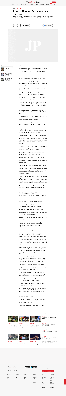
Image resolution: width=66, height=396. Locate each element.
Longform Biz (52, 377)
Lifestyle (43, 376)
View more (38, 313)
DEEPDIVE (36, 4)
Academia (34, 382)
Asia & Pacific (26, 376)
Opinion (34, 374)
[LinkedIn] (8, 370)
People (43, 381)
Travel (51, 384)
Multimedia (52, 383)
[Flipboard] (16, 370)
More (51, 380)
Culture (43, 374)
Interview (34, 383)
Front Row (42, 4)
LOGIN (58, 2)
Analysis (34, 379)
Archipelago (9, 379)
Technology (43, 379)
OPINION (26, 4)
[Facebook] (12, 370)
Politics (8, 376)
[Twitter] (14, 370)
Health (43, 382)
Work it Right (44, 388)
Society (8, 378)
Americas (25, 377)
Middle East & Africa (27, 379)
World (22, 4)
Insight (34, 378)
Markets (17, 381)
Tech (16, 377)
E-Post (54, 4)
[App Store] (27, 367)
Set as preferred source (48, 25)
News (14, 8)
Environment (44, 387)
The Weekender (48, 4)
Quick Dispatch (52, 376)
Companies (17, 378)
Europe (25, 378)
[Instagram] (10, 370)
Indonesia (13, 4)
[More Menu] (7, 2)
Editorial (34, 376)
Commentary (35, 377)
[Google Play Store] (34, 367)
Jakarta (8, 377)
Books (42, 386)
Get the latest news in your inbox (47, 366)
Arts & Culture (44, 378)
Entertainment (44, 377)
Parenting (43, 383)
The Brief (34, 381)
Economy (17, 376)
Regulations (17, 379)
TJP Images (52, 387)
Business (17, 4)
